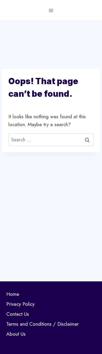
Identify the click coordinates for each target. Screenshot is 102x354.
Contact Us (17, 314)
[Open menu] (51, 10)
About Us (16, 333)
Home (12, 294)
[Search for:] (51, 139)
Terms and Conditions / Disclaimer (42, 324)
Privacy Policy (20, 304)
